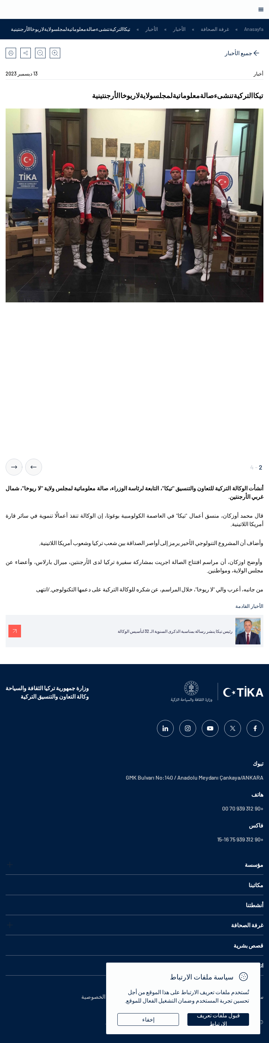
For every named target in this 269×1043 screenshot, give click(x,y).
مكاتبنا (256, 884)
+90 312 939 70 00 (242, 808)
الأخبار (179, 29)
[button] (33, 467)
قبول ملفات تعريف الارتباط (218, 1019)
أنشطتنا (254, 904)
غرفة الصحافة (215, 29)
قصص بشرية (248, 945)
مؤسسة (254, 864)
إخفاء (148, 1019)
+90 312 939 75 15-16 (240, 839)
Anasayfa (253, 29)
